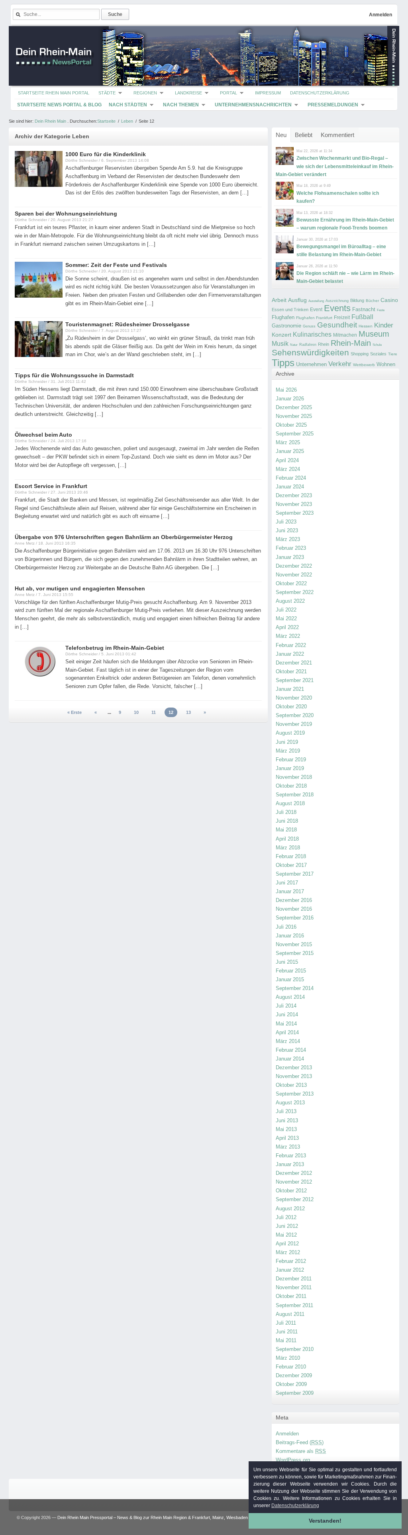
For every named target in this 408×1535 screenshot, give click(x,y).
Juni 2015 (287, 962)
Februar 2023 (291, 548)
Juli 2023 (286, 522)
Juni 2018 (287, 821)
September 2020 (295, 715)
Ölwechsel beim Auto (43, 434)
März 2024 (288, 469)
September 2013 (295, 1094)
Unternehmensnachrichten (253, 105)
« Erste (74, 712)
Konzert (281, 334)
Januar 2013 (290, 1164)
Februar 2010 (291, 1367)
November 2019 (294, 724)
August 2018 (290, 803)
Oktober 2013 (291, 1085)
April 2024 (287, 460)
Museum (374, 333)
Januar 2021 (290, 689)
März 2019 (288, 751)
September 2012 (295, 1199)
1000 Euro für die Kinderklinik (105, 154)
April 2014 (287, 1032)
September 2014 (295, 988)
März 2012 (288, 1252)
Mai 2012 (286, 1235)
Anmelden (380, 15)
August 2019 (290, 733)
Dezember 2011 (294, 1279)
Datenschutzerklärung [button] (295, 1505)
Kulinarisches (312, 334)
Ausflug (297, 300)
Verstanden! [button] (325, 1520)
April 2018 (287, 839)
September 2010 (295, 1349)
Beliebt (303, 134)
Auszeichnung (337, 301)
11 (153, 712)
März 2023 (288, 539)
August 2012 (290, 1209)
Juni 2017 (287, 883)
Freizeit (342, 317)
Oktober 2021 (291, 671)
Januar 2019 (290, 768)
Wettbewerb (364, 365)
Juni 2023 (287, 530)
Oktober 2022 (291, 583)
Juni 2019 (287, 742)
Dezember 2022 (294, 566)
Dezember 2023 (294, 495)
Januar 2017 (290, 891)
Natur (294, 345)
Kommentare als (301, 1451)
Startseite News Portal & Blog (59, 105)
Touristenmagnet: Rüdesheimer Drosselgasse (127, 324)
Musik (280, 343)
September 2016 (295, 918)
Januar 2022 (290, 654)
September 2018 (295, 795)
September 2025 (295, 434)
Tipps (283, 362)
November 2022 (294, 575)
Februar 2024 (291, 478)
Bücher (372, 300)
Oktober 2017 (291, 865)
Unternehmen (311, 364)
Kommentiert (337, 134)
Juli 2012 (286, 1217)
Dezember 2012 (294, 1173)
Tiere (392, 354)
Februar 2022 (291, 645)
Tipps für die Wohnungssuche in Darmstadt (74, 375)
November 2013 (294, 1076)
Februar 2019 (291, 760)
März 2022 (288, 636)
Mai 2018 (286, 830)
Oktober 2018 (291, 786)
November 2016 (294, 909)
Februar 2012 (291, 1261)
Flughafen (283, 317)
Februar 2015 (291, 971)
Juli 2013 (286, 1111)
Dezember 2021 (294, 663)
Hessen (366, 326)
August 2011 (290, 1314)
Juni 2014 (287, 1014)
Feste (380, 310)
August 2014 (290, 997)
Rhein (323, 344)
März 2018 (288, 848)
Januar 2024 (290, 487)
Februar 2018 (291, 856)
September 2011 (294, 1305)
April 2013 (287, 1138)
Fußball (362, 317)
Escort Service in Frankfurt (51, 486)
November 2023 (294, 504)
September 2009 (295, 1393)
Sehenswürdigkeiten (310, 352)
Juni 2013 (287, 1120)
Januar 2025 (290, 451)
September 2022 (295, 592)
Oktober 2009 (291, 1384)
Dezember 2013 (294, 1067)
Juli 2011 (286, 1323)
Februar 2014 (291, 1050)
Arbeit (279, 300)
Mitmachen (345, 335)
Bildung (357, 300)
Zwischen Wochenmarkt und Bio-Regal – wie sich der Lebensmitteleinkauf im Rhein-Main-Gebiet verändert (335, 166)
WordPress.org (293, 1460)
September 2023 (295, 513)
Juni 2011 (287, 1332)
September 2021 (295, 680)
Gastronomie (286, 326)
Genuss (309, 326)
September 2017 (295, 874)
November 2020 (294, 698)
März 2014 (288, 1041)
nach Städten (128, 105)
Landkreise (188, 92)
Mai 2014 (286, 1024)
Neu (281, 134)
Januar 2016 (290, 936)
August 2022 (290, 601)
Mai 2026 (286, 390)
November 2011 (294, 1287)
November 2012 (294, 1182)
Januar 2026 (290, 399)
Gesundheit (337, 325)
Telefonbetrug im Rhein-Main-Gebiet (114, 648)
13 (188, 712)
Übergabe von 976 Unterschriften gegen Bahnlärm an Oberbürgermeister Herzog (124, 537)
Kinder (383, 325)
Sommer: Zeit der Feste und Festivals (116, 265)
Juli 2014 (286, 1006)
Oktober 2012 (291, 1191)
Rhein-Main (351, 343)
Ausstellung (316, 301)
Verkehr (339, 364)
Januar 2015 (290, 979)
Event (316, 309)
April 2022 (287, 627)
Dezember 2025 (294, 407)
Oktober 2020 (291, 707)
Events (337, 308)
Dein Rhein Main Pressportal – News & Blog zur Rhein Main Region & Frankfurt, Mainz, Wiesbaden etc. (156, 1517)
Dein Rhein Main (50, 121)
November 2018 (294, 777)
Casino (389, 300)
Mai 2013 (286, 1129)
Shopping (360, 353)
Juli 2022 (286, 610)
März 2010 (288, 1358)
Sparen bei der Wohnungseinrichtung (66, 213)
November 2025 (294, 416)
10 (136, 712)
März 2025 (288, 442)
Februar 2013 (291, 1156)
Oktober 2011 (291, 1296)
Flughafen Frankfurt (314, 318)
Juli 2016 (286, 927)
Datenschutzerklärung (319, 92)
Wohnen (386, 364)
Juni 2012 (287, 1226)
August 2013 (290, 1103)
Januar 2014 (290, 1059)
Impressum (268, 92)
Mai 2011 (286, 1340)
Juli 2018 (286, 812)
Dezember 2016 (294, 900)
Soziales (378, 353)
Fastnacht (363, 309)
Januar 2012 (290, 1270)
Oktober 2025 (291, 425)
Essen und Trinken (290, 309)
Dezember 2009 (294, 1375)
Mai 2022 (286, 618)
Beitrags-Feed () (300, 1442)
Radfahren (307, 345)
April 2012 (287, 1244)
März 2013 (288, 1147)
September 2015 (295, 953)
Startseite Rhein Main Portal (53, 92)
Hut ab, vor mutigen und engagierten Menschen (80, 588)
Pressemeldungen (333, 105)
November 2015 (294, 944)
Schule (377, 345)
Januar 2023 (290, 557)
